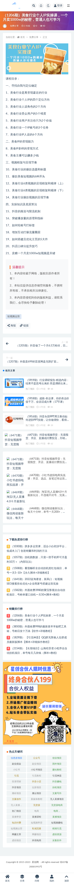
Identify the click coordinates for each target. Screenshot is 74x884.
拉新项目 (36, 787)
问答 (37, 881)
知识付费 (16, 823)
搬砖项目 (16, 793)
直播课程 (36, 817)
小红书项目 (36, 770)
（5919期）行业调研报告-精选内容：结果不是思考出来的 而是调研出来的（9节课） (47, 383)
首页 (22, 37)
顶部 (66, 881)
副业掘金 (16, 764)
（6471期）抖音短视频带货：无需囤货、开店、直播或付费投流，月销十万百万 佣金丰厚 (47, 438)
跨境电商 (36, 840)
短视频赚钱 (57, 823)
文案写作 (56, 793)
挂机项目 (56, 787)
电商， (57, 811)
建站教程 (56, 770)
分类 (22, 881)
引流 (16, 776)
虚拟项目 (16, 840)
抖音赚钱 (56, 781)
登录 (59, 5)
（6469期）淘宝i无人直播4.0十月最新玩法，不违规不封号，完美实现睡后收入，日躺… (47, 495)
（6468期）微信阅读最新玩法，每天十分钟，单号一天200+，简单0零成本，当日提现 (46, 512)
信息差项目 (16, 758)
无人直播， (16, 805)
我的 (52, 881)
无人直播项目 (57, 799)
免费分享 (14, 26)
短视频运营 (13, 316)
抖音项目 (16, 787)
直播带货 (16, 817)
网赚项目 (36, 834)
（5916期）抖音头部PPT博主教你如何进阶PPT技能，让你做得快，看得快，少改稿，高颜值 (46, 420)
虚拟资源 (56, 834)
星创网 (35, 862)
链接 (26, 325)
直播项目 (56, 817)
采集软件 (56, 840)
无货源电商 (57, 805)
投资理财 (16, 781)
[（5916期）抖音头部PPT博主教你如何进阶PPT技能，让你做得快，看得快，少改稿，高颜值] (14, 419)
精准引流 (56, 828)
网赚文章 (16, 834)
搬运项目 (36, 793)
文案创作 (16, 799)
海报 (13, 325)
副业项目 (36, 764)
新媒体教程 (36, 799)
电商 (36, 811)
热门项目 (30, 389)
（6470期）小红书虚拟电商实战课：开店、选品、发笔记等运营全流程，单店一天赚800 (47, 478)
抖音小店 (36, 781)
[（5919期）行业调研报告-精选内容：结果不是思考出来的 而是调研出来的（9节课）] (14, 383)
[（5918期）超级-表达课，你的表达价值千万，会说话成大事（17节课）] (14, 401)
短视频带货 (36, 823)
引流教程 (36, 776)
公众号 (36, 758)
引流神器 (56, 776)
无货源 (36, 805)
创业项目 (56, 758)
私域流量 (36, 828)
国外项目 (56, 764)
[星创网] (5, 26)
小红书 (16, 770)
